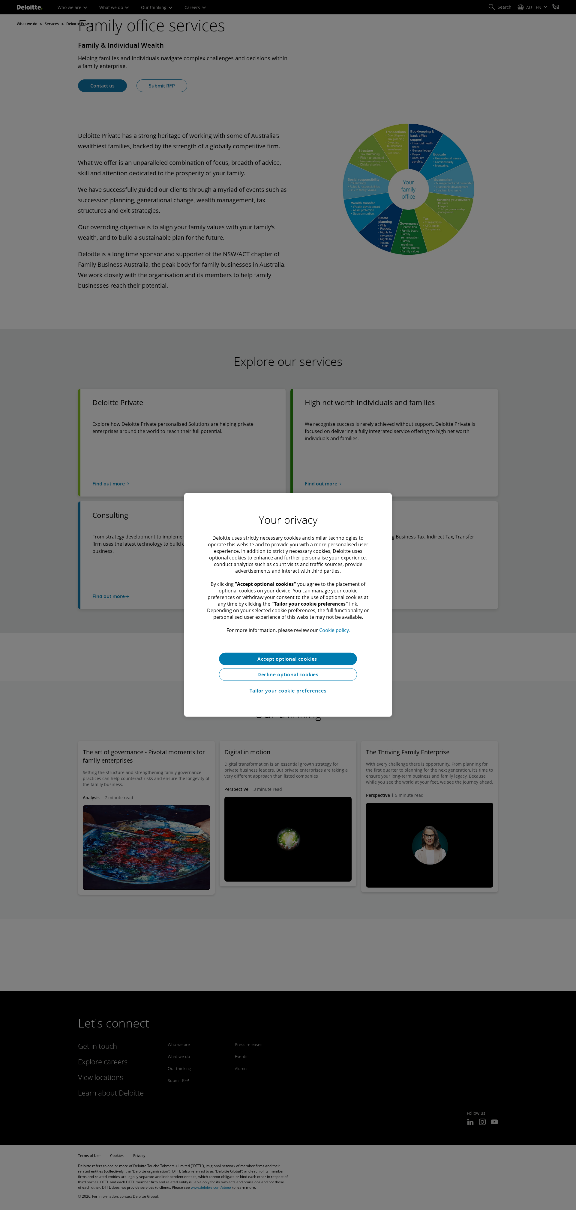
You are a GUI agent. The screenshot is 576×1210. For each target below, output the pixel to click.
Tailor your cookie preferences (288, 690)
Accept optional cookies (288, 659)
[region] (288, 605)
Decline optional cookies (288, 674)
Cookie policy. (334, 630)
